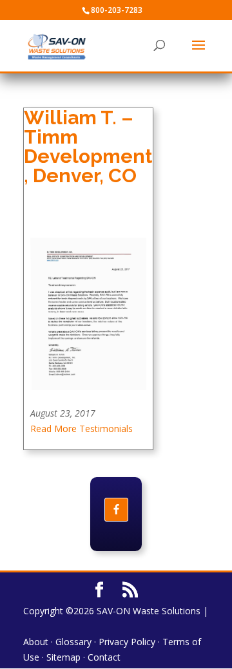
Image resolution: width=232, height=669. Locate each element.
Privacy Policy (127, 642)
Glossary (73, 642)
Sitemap (63, 657)
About (35, 642)
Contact (104, 657)
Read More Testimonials (81, 428)
